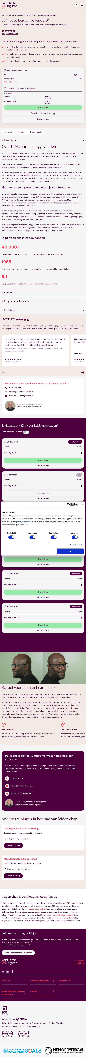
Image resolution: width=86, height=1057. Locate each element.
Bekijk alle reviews (10, 34)
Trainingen (12, 15)
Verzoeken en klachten (12, 1026)
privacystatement (23, 522)
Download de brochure (41, 113)
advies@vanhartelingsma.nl (21, 392)
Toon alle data (10, 82)
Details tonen (74, 545)
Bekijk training (13, 846)
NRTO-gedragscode (31, 1026)
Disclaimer (60, 1023)
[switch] (32, 537)
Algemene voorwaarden (20, 1023)
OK (70, 551)
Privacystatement (39, 1023)
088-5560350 (15, 388)
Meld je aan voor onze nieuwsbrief (18, 953)
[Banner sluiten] (83, 504)
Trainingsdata (36, 132)
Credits (51, 1023)
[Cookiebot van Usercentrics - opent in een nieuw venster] (68, 504)
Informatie (8, 132)
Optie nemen (43, 119)
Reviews (21, 132)
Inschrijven (43, 107)
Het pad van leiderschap (26, 15)
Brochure (58, 132)
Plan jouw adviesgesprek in (21, 396)
